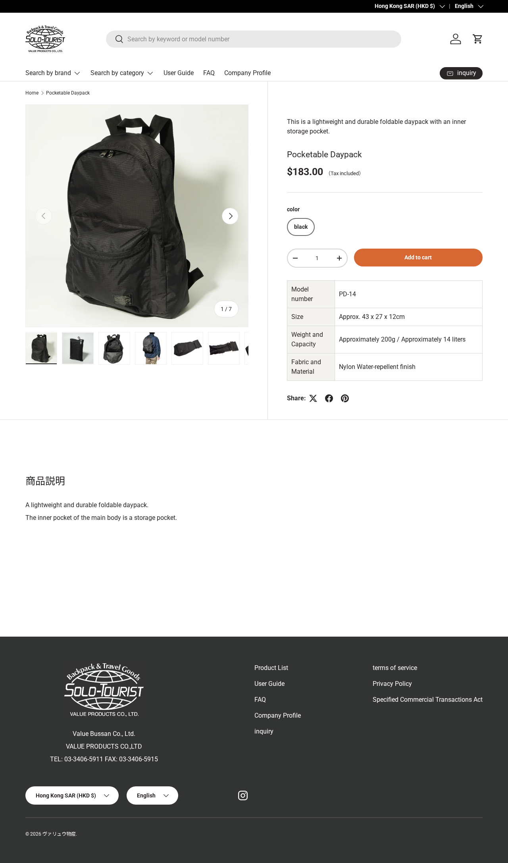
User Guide (179, 73)
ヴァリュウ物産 (59, 834)
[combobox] (253, 39)
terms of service (395, 668)
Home (31, 93)
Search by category (117, 73)
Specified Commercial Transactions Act (428, 699)
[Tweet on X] (313, 398)
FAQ (209, 73)
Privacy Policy (392, 683)
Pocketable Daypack (68, 93)
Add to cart (418, 257)
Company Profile (247, 73)
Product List (271, 668)
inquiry (263, 731)
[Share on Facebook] (329, 398)
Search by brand (48, 73)
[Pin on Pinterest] (345, 398)
